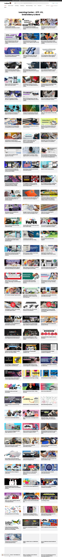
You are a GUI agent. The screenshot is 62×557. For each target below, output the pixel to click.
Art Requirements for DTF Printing (12, 513)
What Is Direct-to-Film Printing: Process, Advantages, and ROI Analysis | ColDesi (13, 281)
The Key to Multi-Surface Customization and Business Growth (12, 27)
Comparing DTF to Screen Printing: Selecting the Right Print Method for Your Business (48, 310)
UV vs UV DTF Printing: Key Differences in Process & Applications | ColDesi (48, 226)
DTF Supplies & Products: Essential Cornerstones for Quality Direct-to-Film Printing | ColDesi (30, 184)
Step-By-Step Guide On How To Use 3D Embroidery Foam (49, 446)
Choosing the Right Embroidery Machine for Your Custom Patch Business (29, 281)
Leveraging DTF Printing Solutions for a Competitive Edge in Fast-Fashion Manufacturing (13, 239)
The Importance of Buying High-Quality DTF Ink (29, 352)
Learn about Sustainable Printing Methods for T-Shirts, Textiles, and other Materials (30, 296)
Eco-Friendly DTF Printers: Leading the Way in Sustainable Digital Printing (48, 184)
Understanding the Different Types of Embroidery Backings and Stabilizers (12, 268)
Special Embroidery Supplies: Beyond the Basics (48, 337)
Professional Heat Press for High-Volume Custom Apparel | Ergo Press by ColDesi (31, 42)
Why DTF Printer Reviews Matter (47, 169)
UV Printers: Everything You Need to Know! (30, 528)
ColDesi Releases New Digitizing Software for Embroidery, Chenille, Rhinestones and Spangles (12, 528)
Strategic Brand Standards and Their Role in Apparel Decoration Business (12, 337)
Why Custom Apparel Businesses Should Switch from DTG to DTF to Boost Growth (31, 70)
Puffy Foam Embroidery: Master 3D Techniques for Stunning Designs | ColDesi (30, 56)
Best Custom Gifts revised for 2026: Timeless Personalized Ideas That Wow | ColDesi (49, 42)
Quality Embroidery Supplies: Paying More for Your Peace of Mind (12, 352)
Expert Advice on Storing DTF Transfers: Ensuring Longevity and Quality (31, 268)
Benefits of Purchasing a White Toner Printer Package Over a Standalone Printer (48, 127)
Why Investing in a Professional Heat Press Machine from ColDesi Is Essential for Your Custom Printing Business (49, 155)
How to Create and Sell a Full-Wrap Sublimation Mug (12, 226)
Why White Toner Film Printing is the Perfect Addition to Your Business (48, 141)
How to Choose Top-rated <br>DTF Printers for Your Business (30, 310)
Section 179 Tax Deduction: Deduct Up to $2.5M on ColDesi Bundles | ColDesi (30, 113)
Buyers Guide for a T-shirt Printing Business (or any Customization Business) (30, 473)
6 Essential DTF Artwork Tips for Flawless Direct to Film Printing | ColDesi (13, 141)
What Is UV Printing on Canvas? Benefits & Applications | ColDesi (11, 99)
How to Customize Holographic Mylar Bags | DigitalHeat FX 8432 (12, 431)
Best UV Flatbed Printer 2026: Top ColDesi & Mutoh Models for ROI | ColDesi (11, 42)
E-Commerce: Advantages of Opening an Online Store (49, 365)
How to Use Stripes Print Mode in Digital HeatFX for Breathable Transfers (49, 99)
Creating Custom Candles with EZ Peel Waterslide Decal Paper (48, 295)
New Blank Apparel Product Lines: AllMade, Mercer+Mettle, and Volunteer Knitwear (13, 487)
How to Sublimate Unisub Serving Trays (49, 527)
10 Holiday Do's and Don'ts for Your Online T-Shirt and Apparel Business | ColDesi (30, 85)
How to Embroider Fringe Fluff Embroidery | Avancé (29, 446)
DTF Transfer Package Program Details (13, 295)
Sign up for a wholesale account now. (43, 0)
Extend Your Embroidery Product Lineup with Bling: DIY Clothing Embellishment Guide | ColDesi (11, 184)
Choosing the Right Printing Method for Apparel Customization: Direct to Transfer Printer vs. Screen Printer (49, 198)
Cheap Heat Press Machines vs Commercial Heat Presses (11, 542)
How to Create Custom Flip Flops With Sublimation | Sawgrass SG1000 (30, 431)
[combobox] (31, 3)
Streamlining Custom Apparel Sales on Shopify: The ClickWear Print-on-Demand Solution (13, 198)
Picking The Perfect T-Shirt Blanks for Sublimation (12, 555)
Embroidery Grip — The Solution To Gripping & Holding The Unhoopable (48, 418)
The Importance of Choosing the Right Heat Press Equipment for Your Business (48, 85)
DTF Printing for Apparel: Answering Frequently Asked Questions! (12, 56)
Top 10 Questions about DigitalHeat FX (31, 486)
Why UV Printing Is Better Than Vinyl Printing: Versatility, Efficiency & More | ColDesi (30, 99)
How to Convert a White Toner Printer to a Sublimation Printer (30, 253)
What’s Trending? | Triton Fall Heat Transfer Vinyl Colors (30, 555)
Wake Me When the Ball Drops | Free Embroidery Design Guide (48, 514)
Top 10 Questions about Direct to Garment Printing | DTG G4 (29, 459)
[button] (56, 3)
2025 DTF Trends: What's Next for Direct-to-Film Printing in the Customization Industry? (29, 141)
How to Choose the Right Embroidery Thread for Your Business (48, 487)
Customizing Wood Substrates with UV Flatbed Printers (31, 127)
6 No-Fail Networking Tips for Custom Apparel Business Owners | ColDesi (48, 70)
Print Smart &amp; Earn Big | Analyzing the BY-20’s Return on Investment (49, 268)
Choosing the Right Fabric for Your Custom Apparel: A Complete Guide (30, 365)
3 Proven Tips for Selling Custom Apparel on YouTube (11, 155)
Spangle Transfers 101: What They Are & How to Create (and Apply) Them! (30, 213)
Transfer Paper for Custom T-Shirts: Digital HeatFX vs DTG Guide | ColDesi (30, 155)
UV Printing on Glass (45, 500)
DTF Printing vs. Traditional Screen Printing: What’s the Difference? (12, 365)
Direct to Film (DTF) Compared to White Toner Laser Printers (11, 85)
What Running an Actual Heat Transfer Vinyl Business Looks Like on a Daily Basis (49, 432)
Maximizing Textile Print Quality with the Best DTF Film (48, 324)
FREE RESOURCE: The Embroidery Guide (30, 404)
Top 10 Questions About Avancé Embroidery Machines (47, 472)
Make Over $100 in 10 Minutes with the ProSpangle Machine (12, 501)
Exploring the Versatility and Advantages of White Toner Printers (48, 253)
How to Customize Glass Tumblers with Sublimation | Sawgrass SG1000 (13, 446)
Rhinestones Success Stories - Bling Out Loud (30, 392)
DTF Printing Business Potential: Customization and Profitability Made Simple (30, 27)
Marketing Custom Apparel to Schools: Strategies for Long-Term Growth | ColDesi (49, 27)
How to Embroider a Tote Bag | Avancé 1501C (30, 418)
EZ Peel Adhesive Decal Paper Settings (30, 377)
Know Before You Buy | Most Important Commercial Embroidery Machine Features (12, 254)
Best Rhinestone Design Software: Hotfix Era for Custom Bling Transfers (30, 514)
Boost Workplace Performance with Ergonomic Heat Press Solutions (12, 113)
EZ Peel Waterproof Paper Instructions (48, 377)
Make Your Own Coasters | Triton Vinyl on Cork (48, 113)
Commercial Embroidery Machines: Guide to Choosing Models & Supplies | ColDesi (12, 70)
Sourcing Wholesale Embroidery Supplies (47, 239)
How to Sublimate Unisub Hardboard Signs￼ (48, 542)
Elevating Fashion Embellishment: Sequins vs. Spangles (11, 213)
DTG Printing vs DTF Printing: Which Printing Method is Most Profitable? (12, 127)
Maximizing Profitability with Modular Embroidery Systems (30, 170)
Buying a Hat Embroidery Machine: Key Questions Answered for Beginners (30, 198)
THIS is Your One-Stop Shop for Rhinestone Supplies (47, 213)
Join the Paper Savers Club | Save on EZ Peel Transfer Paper (31, 226)
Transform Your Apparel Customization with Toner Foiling (29, 239)
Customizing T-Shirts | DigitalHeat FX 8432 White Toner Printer (12, 324)
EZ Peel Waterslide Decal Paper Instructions (11, 392)
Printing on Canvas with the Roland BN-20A (31, 501)
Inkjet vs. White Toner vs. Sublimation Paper (30, 542)
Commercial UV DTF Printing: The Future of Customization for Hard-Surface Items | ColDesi (12, 170)
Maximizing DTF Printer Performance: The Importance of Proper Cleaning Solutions (48, 281)
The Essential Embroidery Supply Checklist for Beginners (47, 352)
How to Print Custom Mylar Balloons (12, 417)
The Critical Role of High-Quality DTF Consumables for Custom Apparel (48, 56)
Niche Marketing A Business (46, 404)
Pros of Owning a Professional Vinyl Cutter (12, 405)
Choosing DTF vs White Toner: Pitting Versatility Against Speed (12, 310)
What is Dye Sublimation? (46, 391)
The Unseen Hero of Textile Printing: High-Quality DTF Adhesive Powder (30, 324)
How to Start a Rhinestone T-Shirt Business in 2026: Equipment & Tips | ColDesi (30, 338)
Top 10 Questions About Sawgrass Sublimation (12, 472)
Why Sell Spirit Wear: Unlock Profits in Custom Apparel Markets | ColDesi (12, 378)
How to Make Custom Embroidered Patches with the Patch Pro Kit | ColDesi (13, 459)
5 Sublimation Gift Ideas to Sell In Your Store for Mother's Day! (48, 459)
